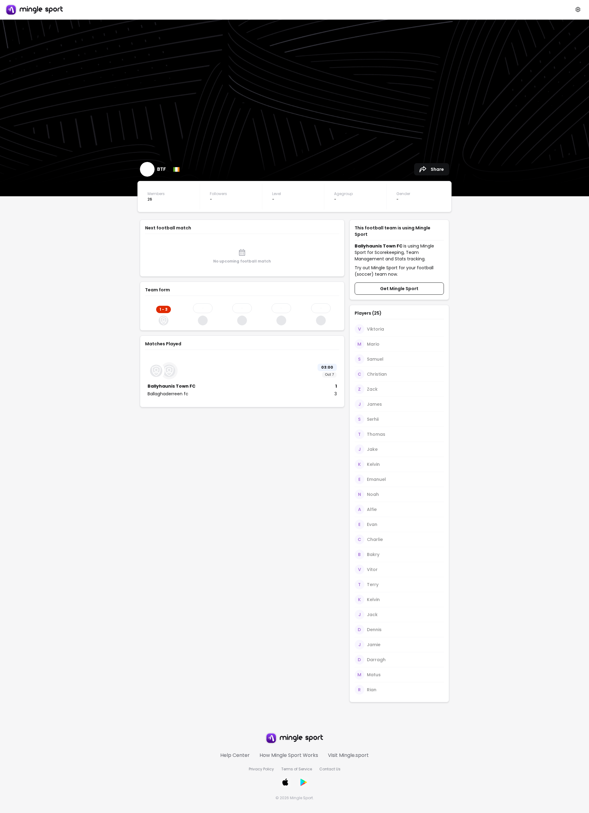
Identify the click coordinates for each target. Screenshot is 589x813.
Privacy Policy (261, 769)
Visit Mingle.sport (348, 755)
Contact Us (330, 769)
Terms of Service (296, 769)
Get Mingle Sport (399, 289)
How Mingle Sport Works (289, 755)
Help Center (235, 755)
